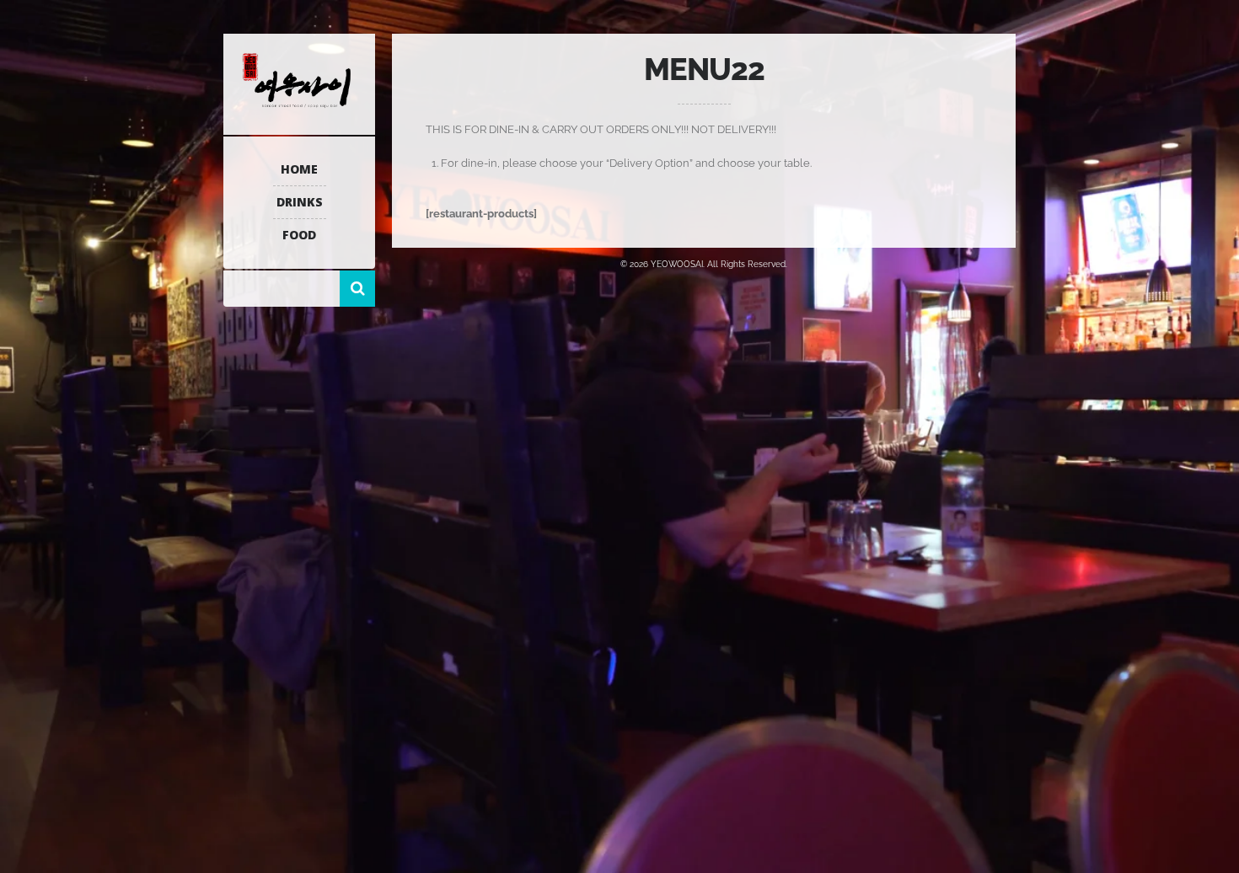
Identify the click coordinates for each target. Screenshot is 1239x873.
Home (299, 169)
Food (299, 235)
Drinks (299, 202)
